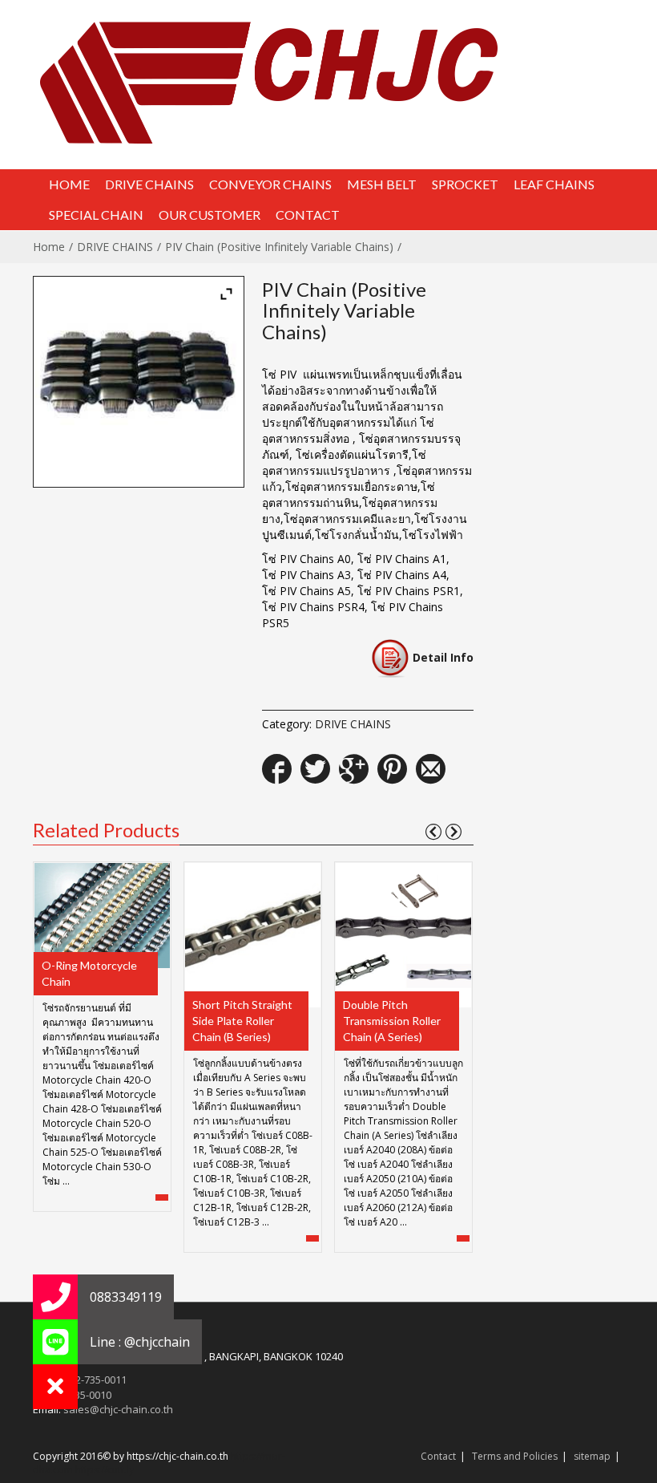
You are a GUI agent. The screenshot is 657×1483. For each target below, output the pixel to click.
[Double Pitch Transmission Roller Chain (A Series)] (403, 933)
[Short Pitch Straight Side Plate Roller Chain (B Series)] (252, 933)
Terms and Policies (515, 1456)
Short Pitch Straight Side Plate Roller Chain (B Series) (242, 1020)
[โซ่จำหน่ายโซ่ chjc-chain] (328, 82)
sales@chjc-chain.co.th (118, 1409)
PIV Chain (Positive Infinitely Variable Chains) (279, 246)
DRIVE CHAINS (115, 246)
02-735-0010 (82, 1395)
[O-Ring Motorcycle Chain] (102, 914)
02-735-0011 (98, 1379)
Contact (438, 1456)
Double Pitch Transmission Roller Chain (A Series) (392, 1020)
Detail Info (443, 657)
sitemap (592, 1456)
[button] (55, 1386)
